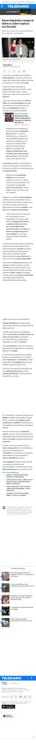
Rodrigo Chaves (30, 2)
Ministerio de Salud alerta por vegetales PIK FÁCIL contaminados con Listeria (22, 574)
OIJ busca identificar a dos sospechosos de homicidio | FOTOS (22, 585)
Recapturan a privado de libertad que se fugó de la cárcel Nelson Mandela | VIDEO (21, 597)
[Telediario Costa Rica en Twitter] (16, 697)
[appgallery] (18, 716)
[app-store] (18, 712)
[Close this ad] (34, 737)
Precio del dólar (21, 2)
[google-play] (18, 707)
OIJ (11, 2)
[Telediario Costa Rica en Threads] (29, 697)
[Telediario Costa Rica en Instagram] (25, 697)
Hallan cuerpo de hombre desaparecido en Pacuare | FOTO (21, 620)
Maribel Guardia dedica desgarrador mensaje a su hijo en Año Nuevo (23, 119)
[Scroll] (31, 678)
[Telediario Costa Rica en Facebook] (11, 697)
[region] (18, 554)
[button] (2, 7)
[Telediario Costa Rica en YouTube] (20, 697)
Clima (14, 2)
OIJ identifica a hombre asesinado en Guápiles (21, 608)
